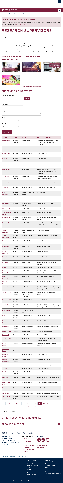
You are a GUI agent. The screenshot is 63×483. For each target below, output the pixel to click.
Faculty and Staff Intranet (29, 450)
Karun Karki (5, 256)
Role (3, 117)
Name (5, 137)
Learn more (40, 43)
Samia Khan (5, 393)
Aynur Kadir (5, 176)
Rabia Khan (5, 387)
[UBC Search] (59, 2)
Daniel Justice (6, 169)
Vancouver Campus (50, 463)
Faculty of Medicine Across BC (53, 473)
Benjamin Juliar (6, 153)
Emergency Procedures (7, 480)
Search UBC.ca (31, 474)
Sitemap (12, 456)
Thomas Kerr (5, 368)
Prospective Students (13, 13)
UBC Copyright (26, 480)
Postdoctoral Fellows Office (28, 442)
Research (23, 456)
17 (32, 403)
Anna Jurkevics (6, 164)
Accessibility (34, 480)
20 (44, 403)
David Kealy (5, 315)
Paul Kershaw (6, 371)
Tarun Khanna (6, 396)
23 (57, 403)
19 (40, 403)
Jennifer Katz (5, 305)
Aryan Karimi (5, 246)
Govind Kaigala (6, 182)
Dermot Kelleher (6, 331)
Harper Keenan (6, 326)
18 (36, 403)
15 (24, 403)
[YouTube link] (47, 440)
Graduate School (5, 13)
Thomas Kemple (6, 338)
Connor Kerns (6, 365)
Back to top (5, 456)
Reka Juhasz (6, 148)
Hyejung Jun (5, 158)
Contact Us (5, 444)
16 (28, 403)
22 (52, 403)
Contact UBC (30, 463)
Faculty (25, 137)
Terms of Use (17, 480)
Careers (29, 471)
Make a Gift (30, 472)
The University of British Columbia (27, 3)
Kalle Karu (5, 267)
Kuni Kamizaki (6, 217)
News (28, 467)
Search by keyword (8, 95)
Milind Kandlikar (6, 222)
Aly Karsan (5, 262)
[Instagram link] (39, 440)
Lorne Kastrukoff (6, 299)
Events (29, 469)
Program (4, 111)
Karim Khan (5, 377)
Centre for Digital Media (51, 471)
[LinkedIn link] (43, 440)
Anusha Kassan (6, 287)
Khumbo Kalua (6, 198)
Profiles (18, 456)
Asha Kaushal (6, 310)
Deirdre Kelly (5, 335)
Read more (20, 24)
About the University (32, 465)
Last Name (5, 104)
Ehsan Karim (5, 240)
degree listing (50, 49)
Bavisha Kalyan (6, 203)
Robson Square (49, 470)
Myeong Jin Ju (6, 140)
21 (48, 403)
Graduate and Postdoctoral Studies (31, 433)
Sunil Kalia (5, 187)
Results (4, 124)
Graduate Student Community (29, 446)
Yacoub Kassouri (6, 292)
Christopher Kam (6, 208)
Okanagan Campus (50, 465)
